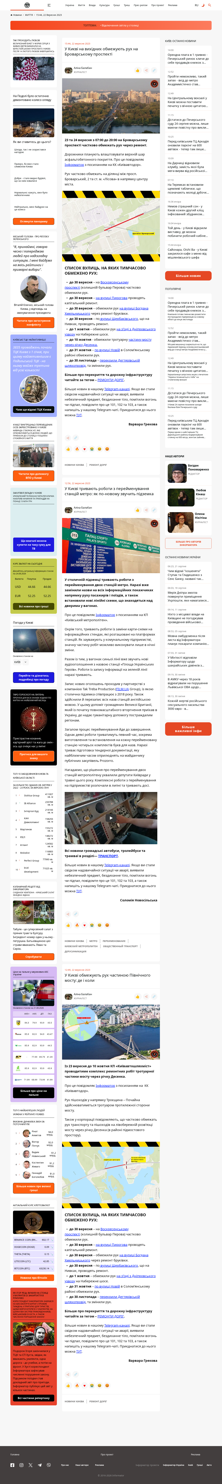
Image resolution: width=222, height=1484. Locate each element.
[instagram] (21, 1465)
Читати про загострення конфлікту (33, 322)
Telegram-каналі (117, 389)
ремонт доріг (98, 464)
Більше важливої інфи (188, 729)
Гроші (116, 5)
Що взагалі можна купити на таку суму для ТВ (34, 544)
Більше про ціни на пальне (33, 1092)
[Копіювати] (154, 70)
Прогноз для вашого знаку (34, 756)
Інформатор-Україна (173, 1465)
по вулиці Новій (107, 350)
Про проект (157, 5)
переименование (114, 941)
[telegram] (40, 1465)
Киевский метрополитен (81, 946)
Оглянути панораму (33, 221)
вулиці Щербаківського (119, 318)
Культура (104, 5)
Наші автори (82, 1465)
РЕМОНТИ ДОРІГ (111, 380)
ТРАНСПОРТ (108, 856)
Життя (81, 5)
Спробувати (34, 957)
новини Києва (74, 464)
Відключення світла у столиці (120, 25)
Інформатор (74, 164)
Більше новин (188, 275)
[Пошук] (210, 5)
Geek (190, 1465)
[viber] (49, 1465)
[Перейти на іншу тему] (203, 5)
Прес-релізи (140, 5)
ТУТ (79, 415)
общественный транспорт (120, 946)
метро (93, 941)
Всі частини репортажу (34, 1398)
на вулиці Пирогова (111, 297)
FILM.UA (122, 689)
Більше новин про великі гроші (33, 1188)
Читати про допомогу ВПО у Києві (34, 476)
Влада (92, 5)
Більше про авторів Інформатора (188, 543)
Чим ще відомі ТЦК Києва (33, 409)
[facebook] (12, 1465)
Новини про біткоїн (33, 1278)
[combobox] (21, 662)
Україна (69, 5)
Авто (209, 1465)
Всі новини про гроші (33, 606)
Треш (127, 5)
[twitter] (31, 1465)
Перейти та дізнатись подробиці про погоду (34, 677)
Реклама (172, 5)
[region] (33, 671)
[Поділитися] (146, 70)
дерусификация (75, 951)
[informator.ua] (27, 5)
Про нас (65, 1465)
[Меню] (49, 5)
